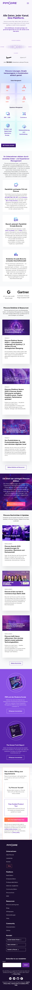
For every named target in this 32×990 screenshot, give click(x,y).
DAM (11, 197)
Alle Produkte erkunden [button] (8, 145)
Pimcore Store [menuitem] (10, 892)
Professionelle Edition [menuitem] (12, 882)
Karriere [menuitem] (8, 861)
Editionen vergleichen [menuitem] (12, 885)
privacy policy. (16, 832)
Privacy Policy (16, 974)
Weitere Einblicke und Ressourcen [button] (16, 467)
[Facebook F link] (10, 978)
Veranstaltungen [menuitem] (11, 915)
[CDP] (24, 99)
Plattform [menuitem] (9, 872)
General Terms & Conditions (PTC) (19, 983)
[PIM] (8, 88)
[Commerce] (24, 115)
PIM (6, 197)
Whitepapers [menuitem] (10, 911)
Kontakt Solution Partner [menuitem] (13, 939)
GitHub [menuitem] (8, 930)
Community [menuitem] (10, 923)
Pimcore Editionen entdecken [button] (16, 504)
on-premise (11, 230)
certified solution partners (10, 829)
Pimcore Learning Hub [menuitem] (12, 904)
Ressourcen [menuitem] (10, 901)
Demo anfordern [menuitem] (11, 944)
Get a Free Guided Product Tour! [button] (16, 819)
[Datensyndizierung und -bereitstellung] (24, 130)
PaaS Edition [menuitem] (9, 875)
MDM (8, 197)
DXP (17, 197)
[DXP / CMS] (8, 115)
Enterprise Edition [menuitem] (11, 879)
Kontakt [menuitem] (9, 935)
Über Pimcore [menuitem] (10, 855)
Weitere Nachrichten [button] (16, 663)
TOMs (16, 985)
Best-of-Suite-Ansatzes (12, 200)
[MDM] (24, 88)
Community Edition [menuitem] (11, 889)
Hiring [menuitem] (9, 866)
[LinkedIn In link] (21, 978)
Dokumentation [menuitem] (10, 927)
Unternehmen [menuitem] (11, 851)
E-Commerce (24, 197)
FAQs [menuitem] (7, 918)
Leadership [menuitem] (9, 858)
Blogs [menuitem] (7, 908)
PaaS (20, 230)
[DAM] (8, 99)
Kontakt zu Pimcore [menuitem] (12, 949)
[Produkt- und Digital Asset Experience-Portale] (8, 130)
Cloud (6, 230)
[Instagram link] (18, 978)
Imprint (28, 982)
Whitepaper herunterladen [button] (15, 711)
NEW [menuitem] (7, 896)
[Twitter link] (14, 978)
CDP (14, 197)
